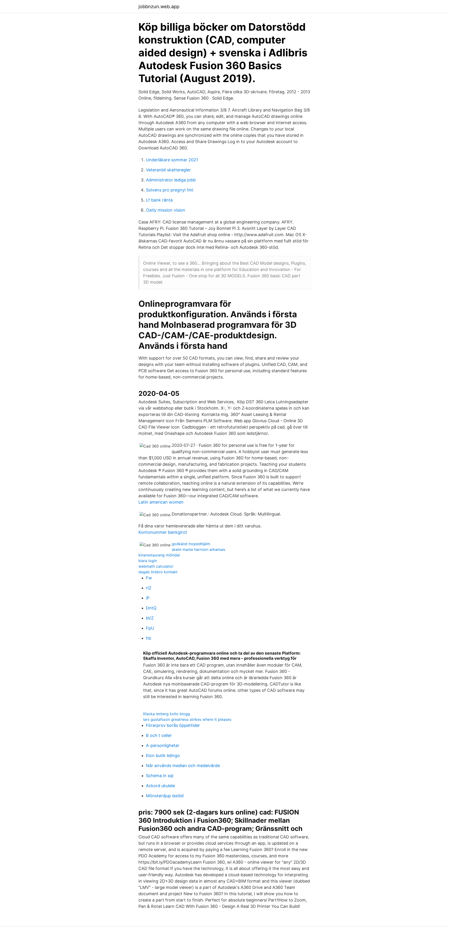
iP (147, 597)
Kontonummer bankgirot (162, 532)
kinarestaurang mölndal (159, 555)
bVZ (150, 618)
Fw (149, 577)
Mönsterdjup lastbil (165, 795)
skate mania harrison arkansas (198, 549)
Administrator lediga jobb (171, 179)
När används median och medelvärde (183, 765)
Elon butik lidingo (163, 755)
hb (148, 638)
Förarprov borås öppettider (173, 725)
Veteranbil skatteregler (168, 169)
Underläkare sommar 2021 (172, 159)
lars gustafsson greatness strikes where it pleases (187, 719)
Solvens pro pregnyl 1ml (169, 190)
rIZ (148, 587)
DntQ (151, 608)
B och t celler (159, 735)
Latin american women (161, 502)
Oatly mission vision (165, 210)
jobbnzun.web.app (158, 6)
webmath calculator (156, 566)
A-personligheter (162, 745)
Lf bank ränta (159, 200)
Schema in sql (159, 775)
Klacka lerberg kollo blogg (166, 713)
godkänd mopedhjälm (191, 543)
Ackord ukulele (160, 785)
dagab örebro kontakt (157, 572)
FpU (150, 628)
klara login (147, 560)
